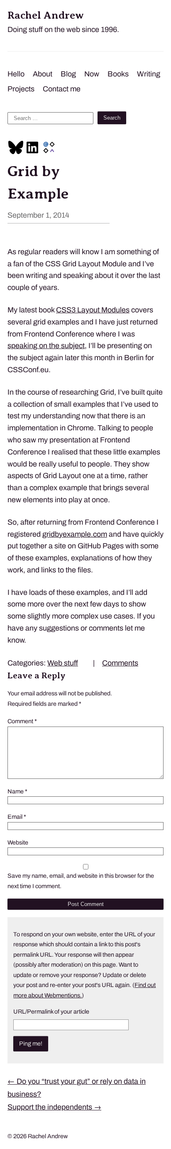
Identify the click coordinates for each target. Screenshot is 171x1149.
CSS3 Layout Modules (92, 310)
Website (17, 842)
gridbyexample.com (74, 534)
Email (16, 816)
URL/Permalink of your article (51, 1011)
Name (17, 791)
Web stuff (62, 663)
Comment (22, 721)
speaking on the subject (46, 345)
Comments (120, 663)
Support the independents (54, 1107)
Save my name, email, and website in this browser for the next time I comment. (80, 880)
